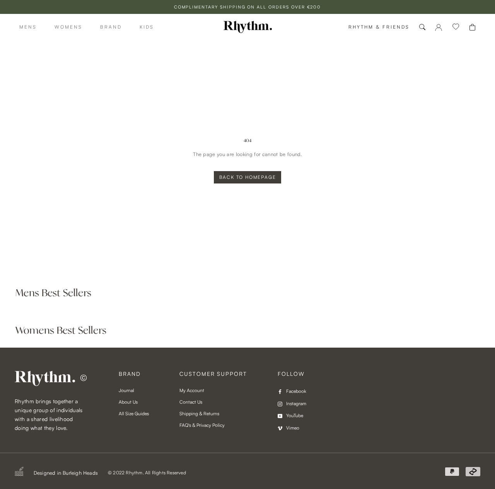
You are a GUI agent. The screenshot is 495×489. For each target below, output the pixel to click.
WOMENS (68, 27)
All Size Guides (134, 413)
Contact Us (190, 402)
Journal (126, 390)
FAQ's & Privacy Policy (202, 425)
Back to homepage (247, 177)
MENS (28, 27)
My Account (191, 390)
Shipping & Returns (199, 413)
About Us (128, 402)
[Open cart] (472, 27)
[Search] (422, 27)
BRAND (111, 27)
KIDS (147, 27)
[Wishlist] (455, 27)
